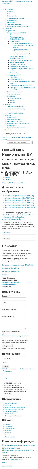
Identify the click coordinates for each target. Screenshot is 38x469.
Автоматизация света (14, 111)
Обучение (8, 28)
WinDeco (13, 102)
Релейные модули (16, 37)
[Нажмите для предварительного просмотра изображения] (12, 182)
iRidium (12, 100)
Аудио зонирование (17, 62)
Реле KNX (13, 77)
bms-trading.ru (7, 466)
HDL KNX (8, 405)
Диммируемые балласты (13, 416)
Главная (7, 424)
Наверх (4, 274)
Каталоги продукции (14, 119)
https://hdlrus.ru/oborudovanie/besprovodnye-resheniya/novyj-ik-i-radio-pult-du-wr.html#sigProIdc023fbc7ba (17, 217)
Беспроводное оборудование (15, 407)
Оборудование (10, 31)
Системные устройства (18, 64)
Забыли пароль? (10, 369)
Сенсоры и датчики (16, 58)
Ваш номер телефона (9, 309)
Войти (6, 366)
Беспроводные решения (15, 92)
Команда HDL (12, 16)
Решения (8, 104)
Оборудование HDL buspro (16, 33)
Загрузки (8, 115)
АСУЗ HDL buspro (11, 403)
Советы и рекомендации (15, 113)
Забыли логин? (25, 369)
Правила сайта (10, 437)
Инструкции (11, 125)
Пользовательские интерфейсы (21, 43)
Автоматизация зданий (15, 106)
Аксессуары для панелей (21, 54)
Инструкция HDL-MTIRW (10, 268)
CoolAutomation (15, 98)
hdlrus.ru (5, 463)
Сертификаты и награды (15, 18)
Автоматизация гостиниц (18, 66)
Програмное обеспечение (16, 128)
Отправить (7, 346)
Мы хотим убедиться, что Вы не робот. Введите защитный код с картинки (15, 341)
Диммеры (13, 35)
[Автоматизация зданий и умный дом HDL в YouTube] (19, 451)
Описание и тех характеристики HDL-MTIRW (17, 265)
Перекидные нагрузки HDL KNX (21, 85)
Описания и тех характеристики (18, 123)
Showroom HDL (12, 22)
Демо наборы (14, 73)
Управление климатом (18, 56)
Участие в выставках (14, 24)
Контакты (8, 130)
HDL (8, 14)
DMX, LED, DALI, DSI (17, 39)
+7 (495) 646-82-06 (15, 459)
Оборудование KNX (14, 75)
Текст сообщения (8, 316)
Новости (10, 12)
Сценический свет (13, 94)
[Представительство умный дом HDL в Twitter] (18, 445)
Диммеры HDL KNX (16, 79)
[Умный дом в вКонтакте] (11, 448)
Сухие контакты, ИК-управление (21, 60)
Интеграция (11, 96)
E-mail (4, 303)
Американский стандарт (21, 52)
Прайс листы (11, 117)
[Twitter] (6, 378)
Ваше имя (6, 296)
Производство (12, 20)
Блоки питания (15, 41)
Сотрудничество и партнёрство (18, 26)
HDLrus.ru (5, 137)
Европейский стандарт (20, 50)
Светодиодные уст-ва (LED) (14, 409)
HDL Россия (9, 9)
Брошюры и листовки (14, 121)
